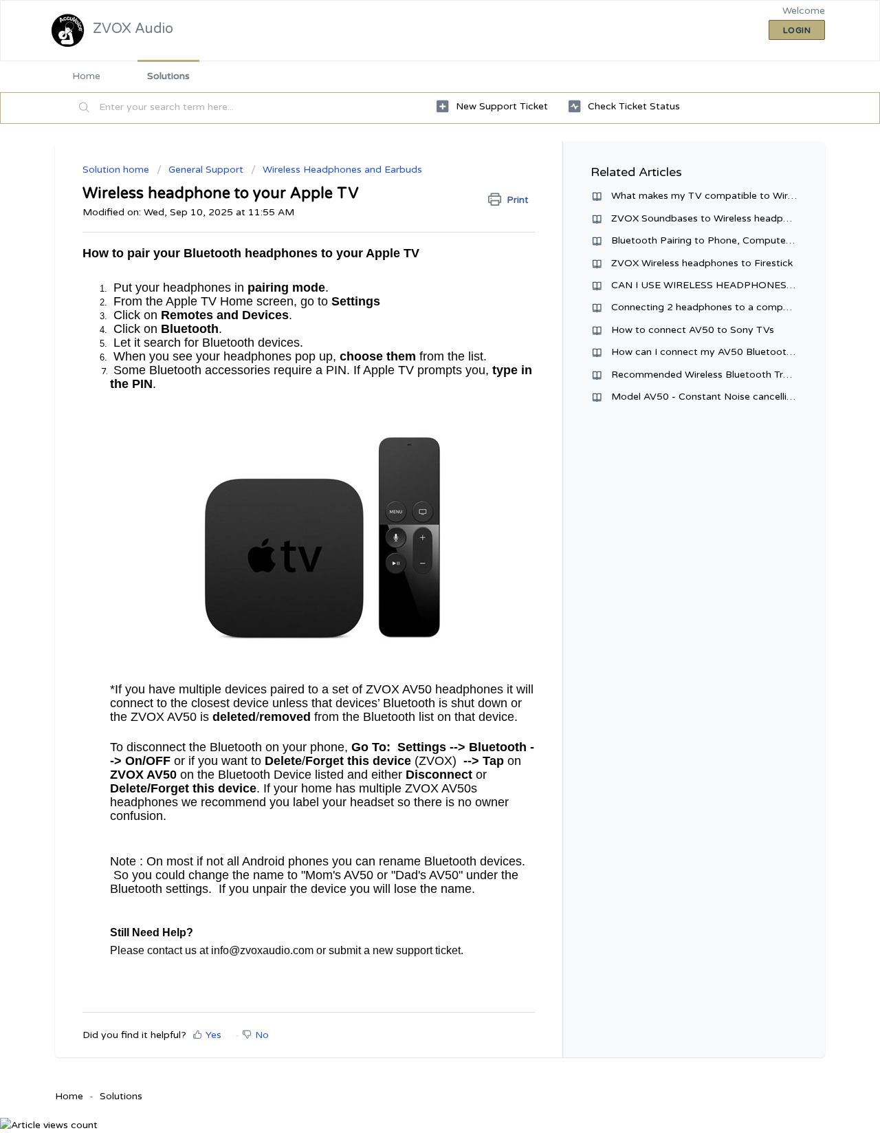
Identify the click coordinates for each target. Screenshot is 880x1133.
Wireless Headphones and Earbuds (342, 169)
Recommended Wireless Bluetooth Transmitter (719, 374)
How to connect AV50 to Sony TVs (692, 330)
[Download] (415, 393)
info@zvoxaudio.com (262, 950)
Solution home (117, 169)
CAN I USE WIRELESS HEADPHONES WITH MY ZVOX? (740, 285)
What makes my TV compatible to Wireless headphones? (743, 196)
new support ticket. (416, 950)
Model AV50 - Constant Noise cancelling (704, 396)
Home (86, 76)
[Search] (84, 108)
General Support (207, 169)
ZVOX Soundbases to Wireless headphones (711, 218)
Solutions (168, 76)
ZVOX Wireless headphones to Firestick (702, 263)
